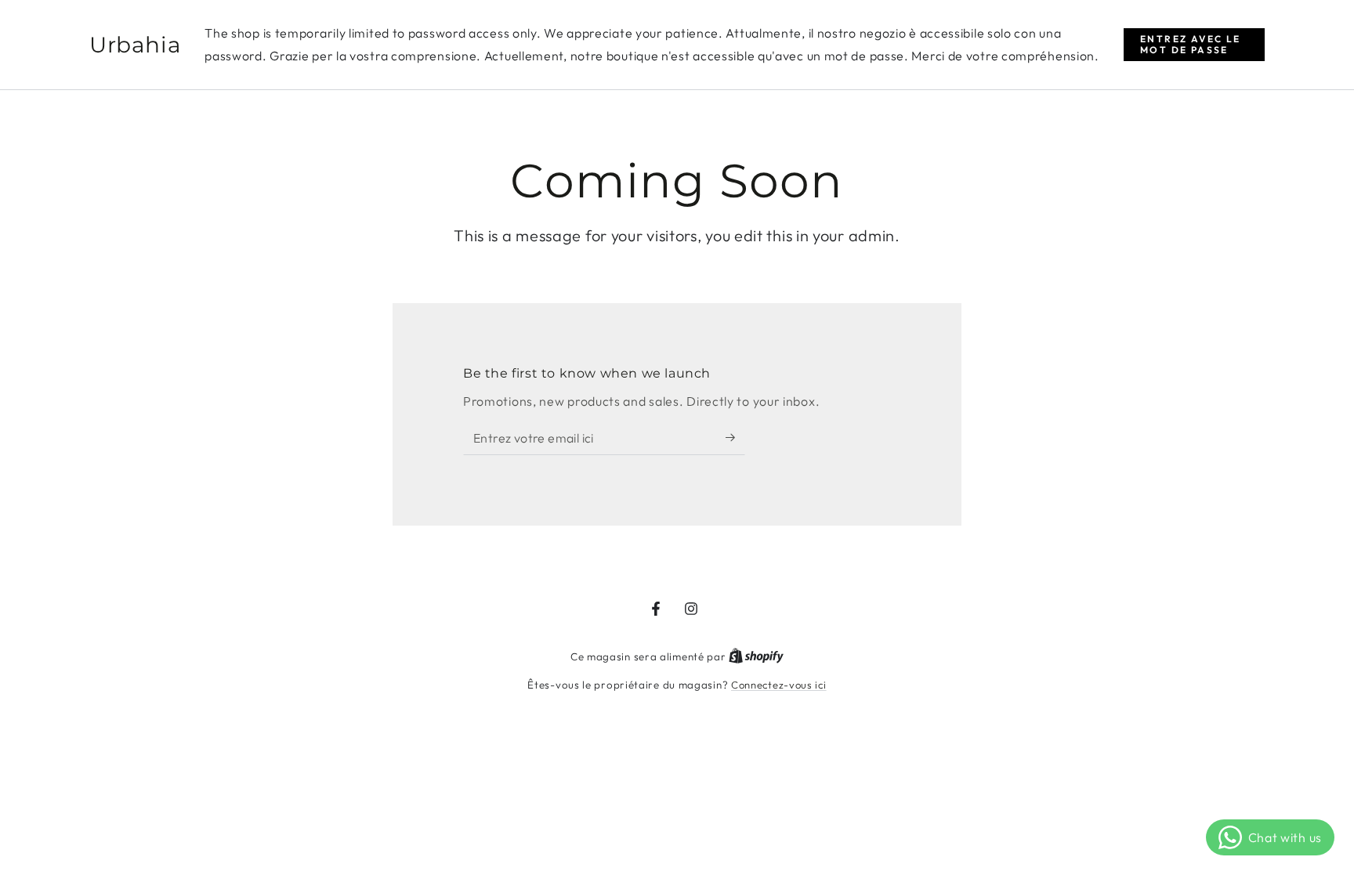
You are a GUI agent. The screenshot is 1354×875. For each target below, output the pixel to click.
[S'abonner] (735, 437)
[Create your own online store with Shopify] (756, 656)
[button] (1194, 45)
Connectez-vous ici (779, 684)
